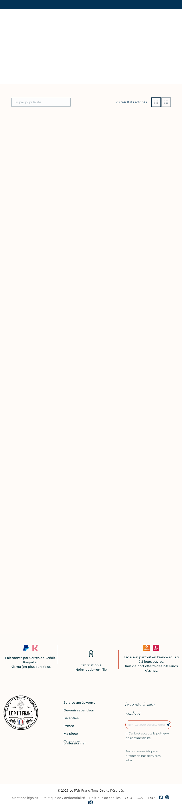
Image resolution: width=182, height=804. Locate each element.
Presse (68, 726)
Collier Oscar (134, 534)
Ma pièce (70, 734)
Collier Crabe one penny (33, 534)
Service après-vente (79, 703)
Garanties (71, 718)
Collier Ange (22, 313)
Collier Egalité (79, 313)
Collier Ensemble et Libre (90, 604)
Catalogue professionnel (74, 742)
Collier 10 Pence (25, 460)
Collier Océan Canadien (144, 460)
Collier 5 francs (80, 534)
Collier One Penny (139, 387)
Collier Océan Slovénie (31, 604)
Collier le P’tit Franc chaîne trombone (28, 389)
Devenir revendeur (78, 710)
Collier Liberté (136, 166)
